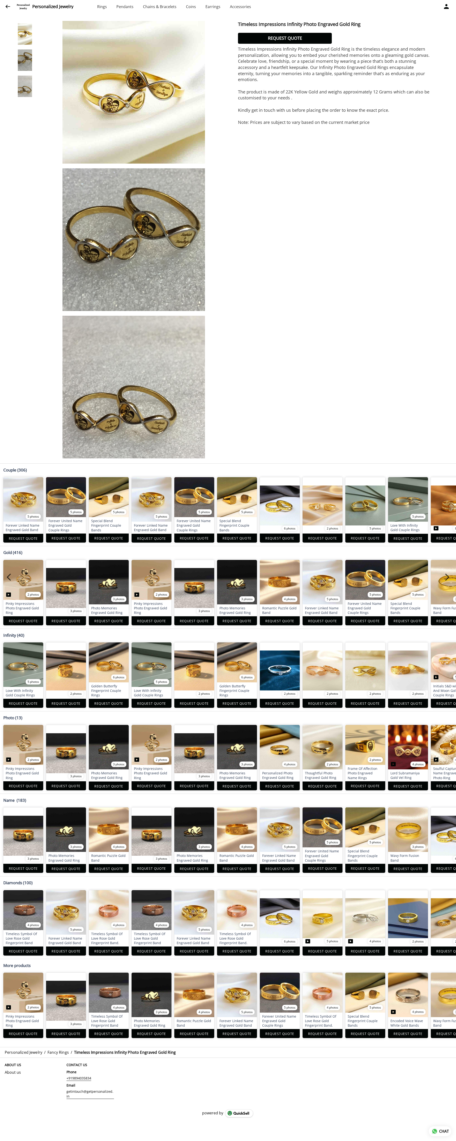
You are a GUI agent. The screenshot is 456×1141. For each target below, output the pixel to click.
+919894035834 (78, 1078)
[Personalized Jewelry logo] (23, 6)
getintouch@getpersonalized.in (89, 1093)
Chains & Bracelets (159, 6)
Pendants (124, 6)
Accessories (240, 6)
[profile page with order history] (446, 6)
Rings (102, 6)
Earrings (212, 6)
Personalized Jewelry (52, 6)
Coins (191, 6)
